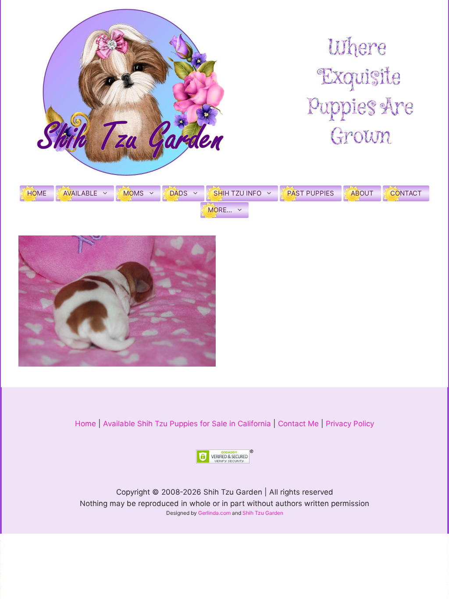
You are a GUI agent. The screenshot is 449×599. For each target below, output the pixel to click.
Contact (406, 193)
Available (80, 193)
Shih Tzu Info (237, 193)
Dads (179, 193)
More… (220, 210)
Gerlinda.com (214, 513)
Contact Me (298, 423)
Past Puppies (310, 193)
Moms (133, 193)
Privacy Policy (350, 423)
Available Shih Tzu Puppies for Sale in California (187, 423)
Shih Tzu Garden (262, 513)
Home (36, 193)
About (362, 193)
